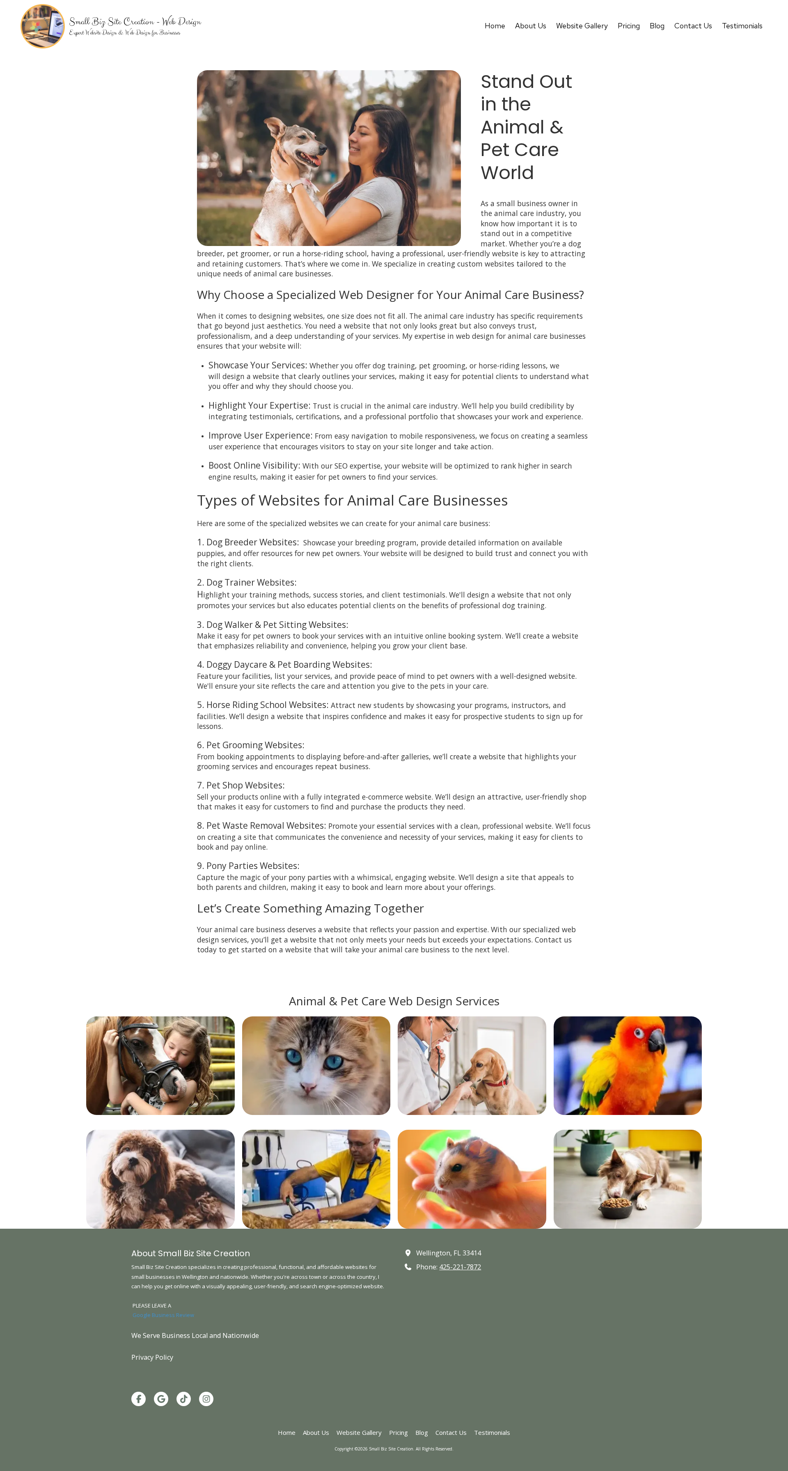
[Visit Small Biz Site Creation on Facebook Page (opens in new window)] (138, 1399)
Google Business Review (163, 1315)
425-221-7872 (460, 1266)
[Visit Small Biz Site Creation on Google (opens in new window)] (161, 1399)
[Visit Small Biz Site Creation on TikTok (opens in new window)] (183, 1399)
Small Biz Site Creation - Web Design (135, 22)
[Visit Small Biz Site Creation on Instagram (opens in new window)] (206, 1399)
